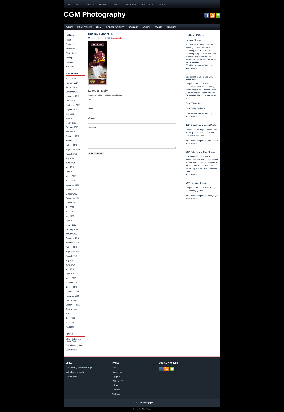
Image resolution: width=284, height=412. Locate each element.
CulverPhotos (71, 350)
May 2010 (70, 269)
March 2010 (71, 278)
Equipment (115, 4)
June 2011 (70, 212)
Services (90, 4)
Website (91, 118)
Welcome (162, 4)
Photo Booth (147, 4)
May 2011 (70, 216)
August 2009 (71, 309)
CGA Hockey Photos (196, 183)
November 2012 (72, 141)
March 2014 (71, 78)
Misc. (98, 27)
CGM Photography (95, 14)
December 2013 (72, 92)
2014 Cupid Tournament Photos (202, 125)
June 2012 (70, 163)
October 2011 (71, 194)
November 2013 (72, 96)
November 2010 (72, 243)
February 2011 (72, 229)
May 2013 (70, 114)
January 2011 (71, 234)
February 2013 (72, 127)
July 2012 (70, 158)
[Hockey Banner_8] (97, 85)
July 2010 (70, 260)
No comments (116, 38)
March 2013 (71, 123)
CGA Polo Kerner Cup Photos (200, 152)
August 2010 (71, 256)
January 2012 (71, 180)
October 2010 (71, 247)
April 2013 (70, 118)
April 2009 (70, 327)
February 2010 (72, 283)
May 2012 (70, 167)
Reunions (133, 27)
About (78, 4)
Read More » (191, 68)
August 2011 (71, 203)
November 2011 (72, 189)
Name (90, 99)
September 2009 (73, 305)
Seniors (146, 27)
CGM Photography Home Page (74, 340)
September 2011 (73, 198)
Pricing (102, 4)
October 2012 (71, 145)
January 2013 (71, 132)
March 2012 (71, 176)
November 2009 (72, 296)
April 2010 (70, 274)
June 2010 (70, 265)
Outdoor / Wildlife (115, 27)
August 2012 (71, 154)
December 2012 (72, 136)
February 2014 (72, 83)
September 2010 (73, 251)
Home (68, 4)
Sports (158, 27)
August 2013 (71, 109)
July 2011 (70, 207)
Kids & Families (84, 27)
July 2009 (70, 314)
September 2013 (73, 105)
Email (90, 109)
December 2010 (72, 238)
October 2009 (71, 300)
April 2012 (70, 172)
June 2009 (70, 318)
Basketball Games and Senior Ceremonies (200, 78)
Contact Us (130, 4)
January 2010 (71, 287)
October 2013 (71, 101)
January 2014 (71, 87)
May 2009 (70, 322)
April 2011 (70, 220)
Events (69, 27)
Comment (92, 128)
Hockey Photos (193, 40)
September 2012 (73, 149)
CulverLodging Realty (75, 345)
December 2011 (72, 185)
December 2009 (72, 291)
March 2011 (71, 225)
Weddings (171, 27)
